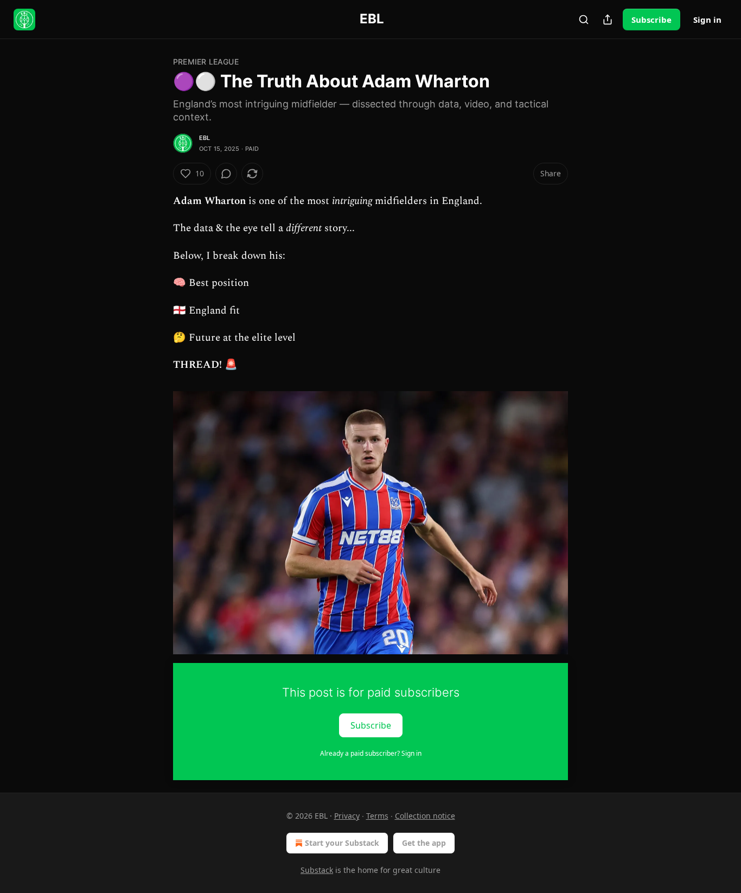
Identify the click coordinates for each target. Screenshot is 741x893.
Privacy (347, 816)
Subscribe (651, 19)
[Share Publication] (607, 19)
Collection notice (425, 816)
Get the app (424, 843)
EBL (204, 138)
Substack (317, 870)
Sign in (707, 19)
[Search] (584, 19)
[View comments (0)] (226, 173)
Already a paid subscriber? (370, 753)
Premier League (206, 61)
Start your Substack (342, 843)
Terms (377, 816)
